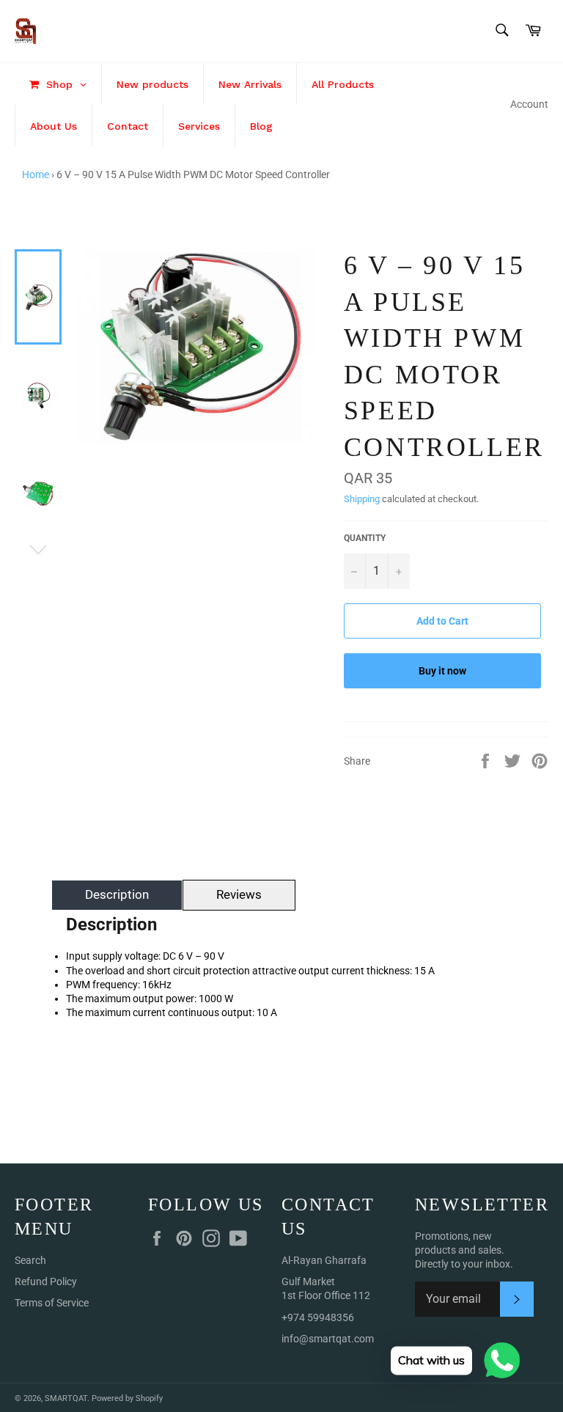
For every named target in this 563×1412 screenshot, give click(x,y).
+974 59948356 (318, 1317)
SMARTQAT (66, 1398)
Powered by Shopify (127, 1398)
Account (529, 104)
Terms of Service (52, 1303)
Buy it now (442, 671)
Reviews (239, 894)
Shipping (362, 498)
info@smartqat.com (328, 1339)
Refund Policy (46, 1281)
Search (30, 1260)
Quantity (365, 538)
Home (35, 174)
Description (117, 894)
